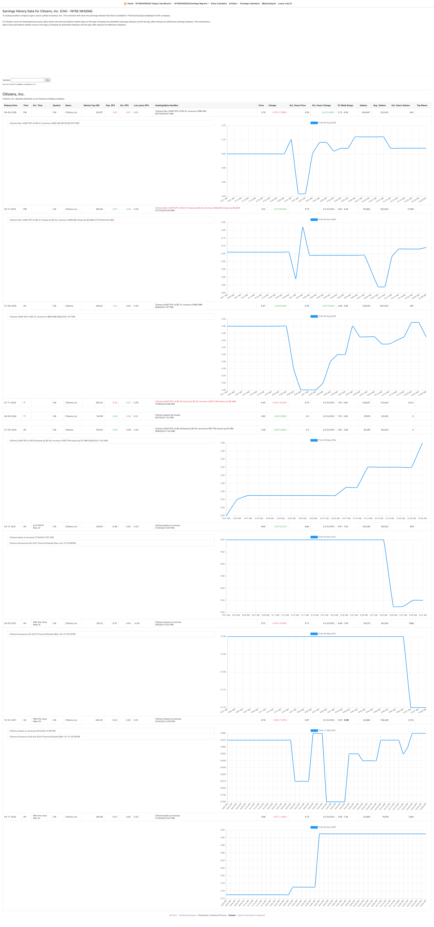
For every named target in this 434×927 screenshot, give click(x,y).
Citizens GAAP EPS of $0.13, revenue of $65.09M (178, 304)
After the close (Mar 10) (40, 720)
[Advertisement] (217, 50)
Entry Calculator (219, 3)
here (34, 84)
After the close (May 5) (40, 623)
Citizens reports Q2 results (167, 415)
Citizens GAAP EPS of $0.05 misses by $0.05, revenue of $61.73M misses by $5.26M (195, 401)
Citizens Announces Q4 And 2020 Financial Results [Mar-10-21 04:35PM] (44, 736)
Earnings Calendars (250, 3)
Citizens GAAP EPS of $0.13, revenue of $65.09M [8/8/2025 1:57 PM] (42, 316)
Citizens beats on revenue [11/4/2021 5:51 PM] (31, 537)
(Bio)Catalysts (269, 3)
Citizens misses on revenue (168, 622)
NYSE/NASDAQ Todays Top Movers (153, 3)
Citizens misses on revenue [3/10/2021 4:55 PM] (32, 731)
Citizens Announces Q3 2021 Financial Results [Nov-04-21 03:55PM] (42, 543)
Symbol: (6, 80)
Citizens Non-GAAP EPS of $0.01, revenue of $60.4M (180, 111)
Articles (233, 3)
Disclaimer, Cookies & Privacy (212, 915)
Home (130, 3)
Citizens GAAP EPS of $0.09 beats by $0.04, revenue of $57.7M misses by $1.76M (194, 428)
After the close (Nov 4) (40, 816)
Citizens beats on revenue (167, 525)
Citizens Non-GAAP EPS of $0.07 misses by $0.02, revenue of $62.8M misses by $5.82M (197, 208)
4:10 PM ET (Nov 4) (38, 526)
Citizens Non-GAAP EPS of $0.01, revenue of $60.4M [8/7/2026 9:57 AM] (44, 123)
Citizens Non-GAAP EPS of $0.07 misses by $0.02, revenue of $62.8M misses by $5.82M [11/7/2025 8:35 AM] (61, 220)
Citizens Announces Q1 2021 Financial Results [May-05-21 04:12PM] (42, 634)
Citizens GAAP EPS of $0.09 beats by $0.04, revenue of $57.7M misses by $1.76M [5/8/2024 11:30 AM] (58, 440)
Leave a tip (284, 3)
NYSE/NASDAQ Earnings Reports (191, 3)
